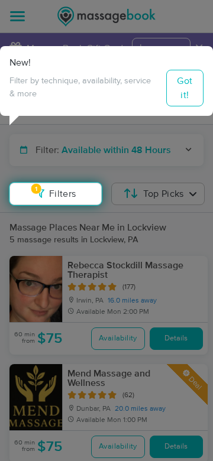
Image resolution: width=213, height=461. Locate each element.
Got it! (184, 88)
